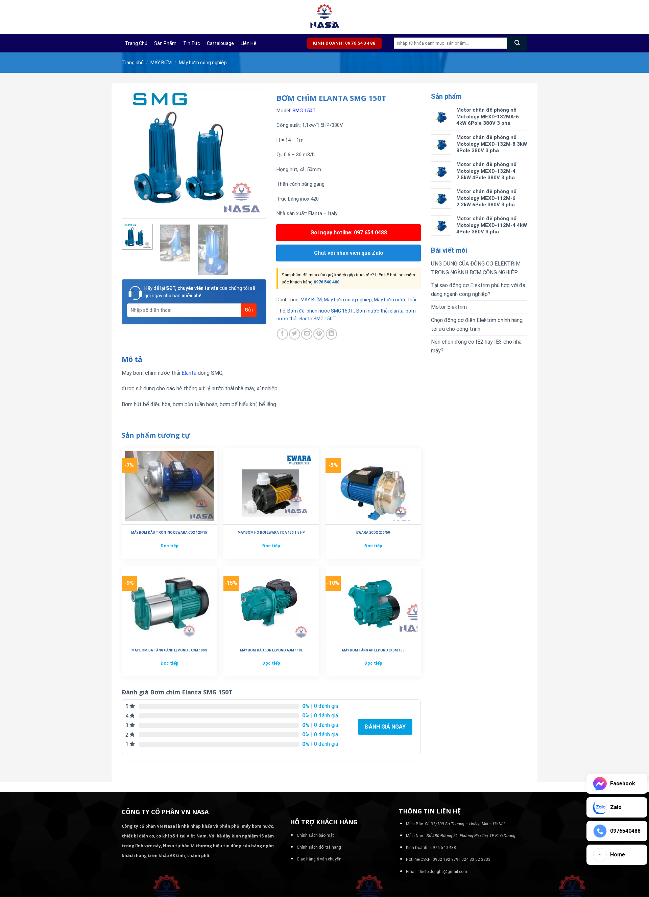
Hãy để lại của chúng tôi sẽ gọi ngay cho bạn (199, 291)
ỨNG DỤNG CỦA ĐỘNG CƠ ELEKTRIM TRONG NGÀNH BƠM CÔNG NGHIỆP (476, 268)
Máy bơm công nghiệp (203, 62)
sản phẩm (165, 43)
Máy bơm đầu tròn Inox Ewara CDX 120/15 (169, 532)
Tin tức (191, 43)
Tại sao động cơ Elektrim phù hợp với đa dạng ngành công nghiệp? (478, 289)
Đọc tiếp (169, 545)
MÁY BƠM (161, 62)
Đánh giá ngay (385, 726)
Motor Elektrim (449, 307)
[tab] (132, 359)
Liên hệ (249, 43)
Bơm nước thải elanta (380, 311)
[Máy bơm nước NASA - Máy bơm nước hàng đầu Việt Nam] (324, 17)
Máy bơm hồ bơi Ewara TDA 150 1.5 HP (271, 532)
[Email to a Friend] (306, 334)
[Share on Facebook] (282, 334)
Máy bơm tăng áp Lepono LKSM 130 (373, 650)
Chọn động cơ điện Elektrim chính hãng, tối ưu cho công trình (477, 324)
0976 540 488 (326, 281)
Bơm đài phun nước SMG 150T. (320, 311)
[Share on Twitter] (294, 334)
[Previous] (133, 154)
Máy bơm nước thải (395, 299)
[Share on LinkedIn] (331, 334)
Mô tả (132, 359)
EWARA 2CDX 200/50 (373, 532)
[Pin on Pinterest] (318, 334)
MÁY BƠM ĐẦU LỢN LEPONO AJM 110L (271, 650)
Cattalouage (220, 43)
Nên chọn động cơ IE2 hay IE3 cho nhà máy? (476, 346)
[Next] (255, 154)
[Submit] (517, 43)
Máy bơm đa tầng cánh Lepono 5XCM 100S (169, 650)
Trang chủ (136, 43)
